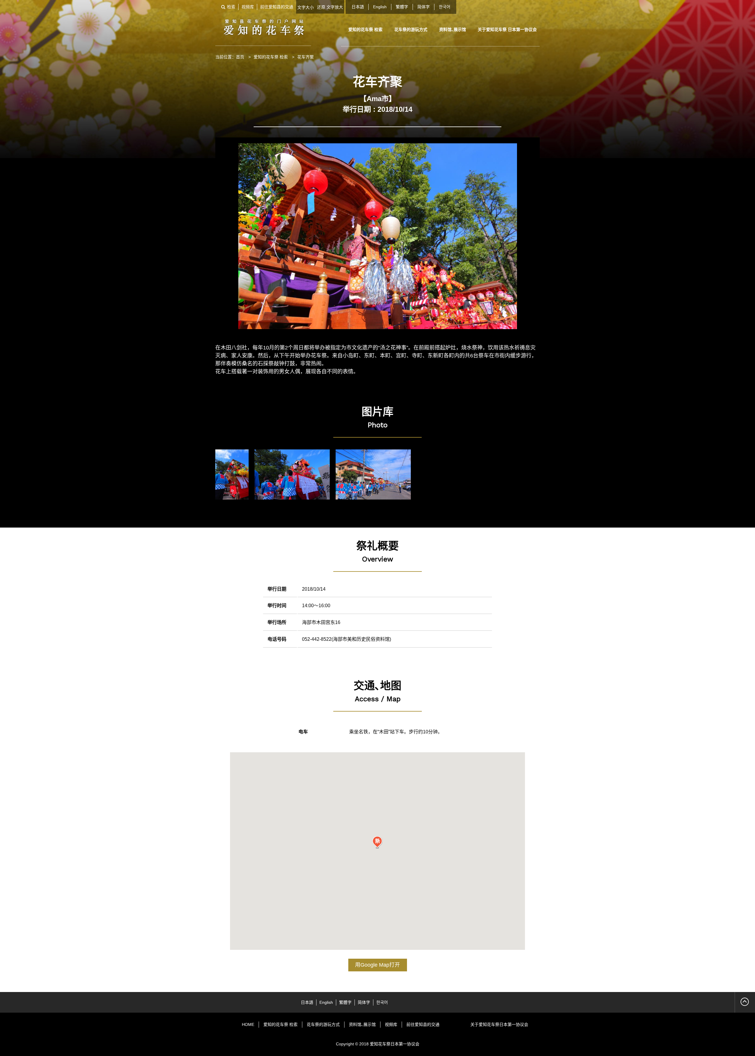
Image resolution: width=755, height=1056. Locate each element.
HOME (248, 1024)
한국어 (444, 6)
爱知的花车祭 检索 (365, 29)
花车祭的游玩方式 (410, 29)
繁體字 (402, 6)
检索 (231, 6)
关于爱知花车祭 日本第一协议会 (507, 29)
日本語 (358, 6)
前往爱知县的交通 (276, 6)
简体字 (423, 6)
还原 (321, 7)
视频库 (248, 6)
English (380, 6)
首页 (240, 57)
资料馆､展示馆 (452, 29)
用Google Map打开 (377, 965)
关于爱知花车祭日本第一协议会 (499, 1024)
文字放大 (334, 7)
